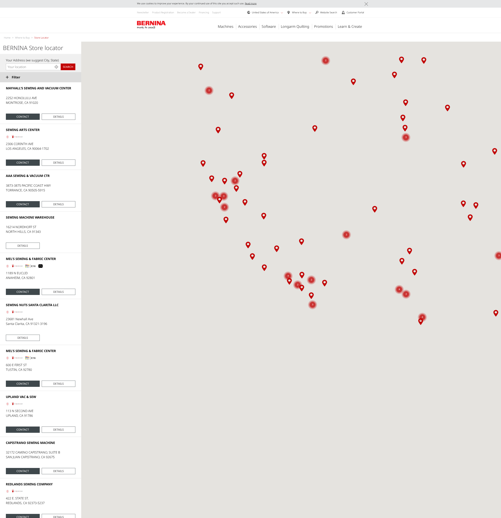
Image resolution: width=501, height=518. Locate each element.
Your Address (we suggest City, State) (32, 60)
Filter (16, 77)
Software (269, 26)
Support (216, 12)
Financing (204, 12)
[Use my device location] (56, 67)
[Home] (151, 25)
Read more (251, 3)
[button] (282, 12)
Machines (225, 26)
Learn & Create (350, 26)
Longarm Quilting (295, 26)
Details (58, 116)
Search (68, 67)
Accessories (247, 26)
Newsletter (143, 12)
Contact (22, 116)
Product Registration (163, 12)
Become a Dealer (186, 12)
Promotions (323, 26)
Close (366, 4)
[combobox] (33, 67)
